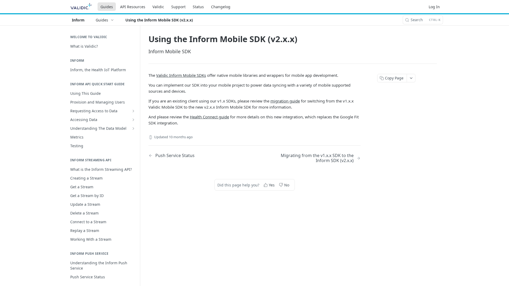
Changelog (220, 6)
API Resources (132, 6)
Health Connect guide (209, 116)
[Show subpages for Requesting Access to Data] (133, 111)
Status (198, 6)
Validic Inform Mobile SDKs (181, 75)
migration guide (285, 101)
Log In (434, 6)
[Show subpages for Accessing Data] (133, 120)
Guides (106, 6)
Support (178, 6)
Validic (158, 6)
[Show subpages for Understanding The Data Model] (133, 128)
